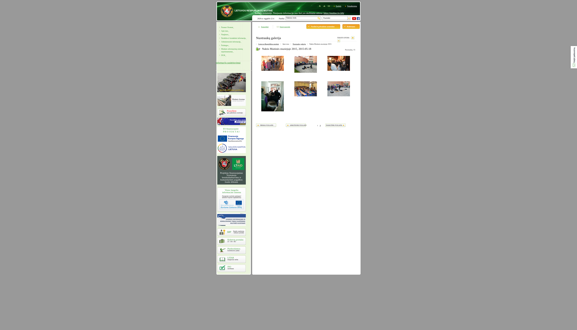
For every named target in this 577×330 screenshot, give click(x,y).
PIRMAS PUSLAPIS (266, 125)
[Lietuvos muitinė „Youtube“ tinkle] (354, 19)
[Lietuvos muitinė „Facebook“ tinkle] (358, 19)
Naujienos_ (225, 35)
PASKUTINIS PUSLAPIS (334, 125)
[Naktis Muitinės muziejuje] (272, 71)
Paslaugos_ (225, 45)
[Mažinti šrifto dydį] (338, 40)
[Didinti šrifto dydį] (352, 37)
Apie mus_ (225, 31)
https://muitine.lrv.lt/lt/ (322, 13)
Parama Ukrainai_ (227, 27)
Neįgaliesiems (352, 6)
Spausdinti (265, 27)
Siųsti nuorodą (285, 27)
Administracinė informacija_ (231, 42)
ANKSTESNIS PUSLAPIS (298, 125)
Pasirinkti (326, 18)
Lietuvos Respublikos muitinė (268, 44)
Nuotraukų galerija (299, 44)
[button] (574, 57)
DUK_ (223, 55)
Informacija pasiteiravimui (228, 62)
